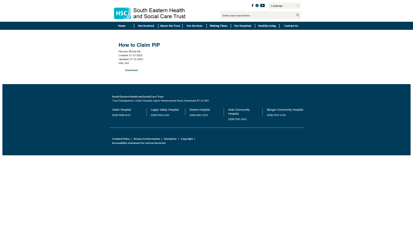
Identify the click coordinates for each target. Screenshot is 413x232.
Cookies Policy (121, 138)
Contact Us (291, 25)
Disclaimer (170, 138)
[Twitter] (257, 6)
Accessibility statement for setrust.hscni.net (139, 142)
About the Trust (170, 25)
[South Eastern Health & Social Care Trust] (150, 11)
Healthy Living (267, 25)
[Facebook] (253, 6)
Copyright (187, 138)
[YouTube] (262, 6)
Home (122, 25)
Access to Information (147, 138)
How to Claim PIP (139, 44)
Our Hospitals (243, 25)
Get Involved (146, 25)
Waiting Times (218, 25)
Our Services (194, 25)
